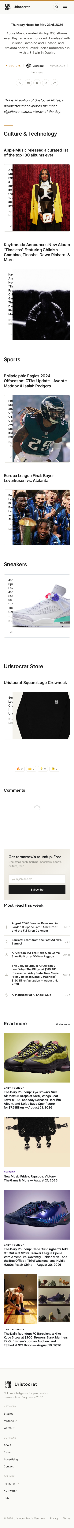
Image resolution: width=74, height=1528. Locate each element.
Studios (8, 1413)
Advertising (11, 1459)
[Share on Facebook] (37, 82)
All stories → (62, 1024)
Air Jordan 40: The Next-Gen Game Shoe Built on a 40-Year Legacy (36, 955)
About (7, 1445)
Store (7, 1452)
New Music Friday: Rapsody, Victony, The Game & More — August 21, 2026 (30, 1178)
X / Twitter (10, 1490)
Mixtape (9, 1420)
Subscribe (37, 889)
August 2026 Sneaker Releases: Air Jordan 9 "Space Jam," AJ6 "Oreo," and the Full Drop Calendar (35, 927)
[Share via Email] (45, 82)
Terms (66, 1518)
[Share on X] (19, 82)
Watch (8, 1427)
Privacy (54, 1518)
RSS (6, 1497)
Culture (15, 65)
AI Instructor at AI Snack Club (31, 995)
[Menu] (66, 7)
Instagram (10, 1483)
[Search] (56, 6)
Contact (9, 1466)
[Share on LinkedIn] (28, 82)
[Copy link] (54, 82)
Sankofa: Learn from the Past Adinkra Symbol (37, 942)
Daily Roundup (14, 1088)
